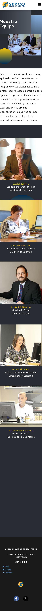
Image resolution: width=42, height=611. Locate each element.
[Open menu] (39, 4)
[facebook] (16, 598)
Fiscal (6, 566)
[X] (25, 598)
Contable (8, 572)
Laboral (7, 569)
